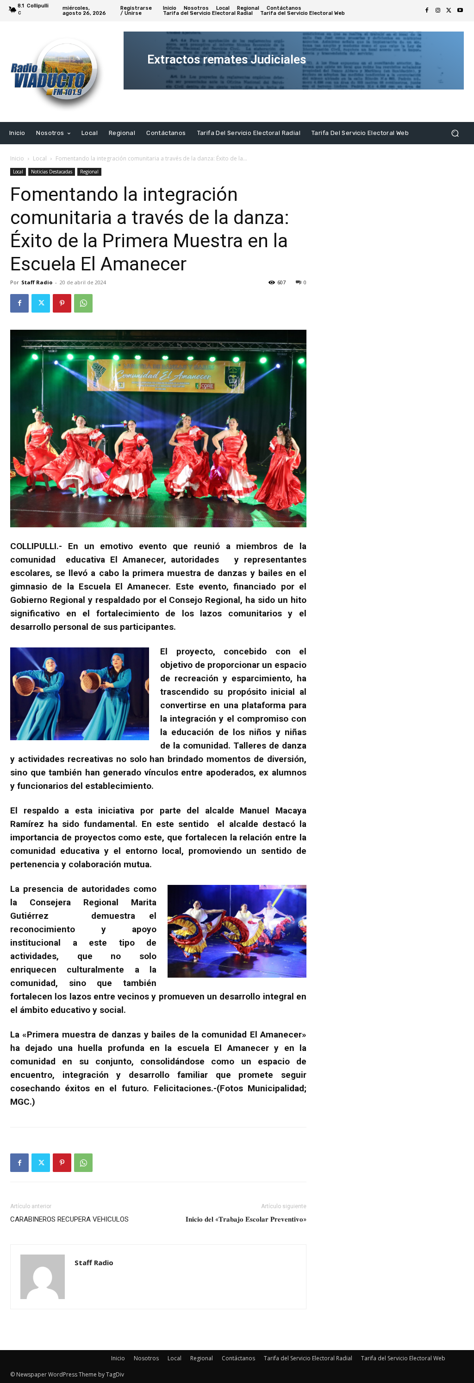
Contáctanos (238, 1358)
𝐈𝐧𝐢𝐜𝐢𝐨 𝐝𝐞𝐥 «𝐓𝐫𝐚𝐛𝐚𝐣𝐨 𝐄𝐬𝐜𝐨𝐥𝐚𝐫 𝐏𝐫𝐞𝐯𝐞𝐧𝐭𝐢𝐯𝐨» (246, 1219)
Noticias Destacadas (51, 171)
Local (40, 158)
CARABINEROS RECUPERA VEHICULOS (69, 1219)
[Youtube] (460, 10)
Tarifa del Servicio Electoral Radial (308, 1358)
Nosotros (146, 1358)
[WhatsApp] (83, 303)
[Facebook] (426, 10)
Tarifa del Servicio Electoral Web (403, 1358)
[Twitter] (449, 10)
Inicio (17, 158)
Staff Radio (36, 282)
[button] (455, 133)
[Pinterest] (62, 303)
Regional (89, 171)
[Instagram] (437, 10)
